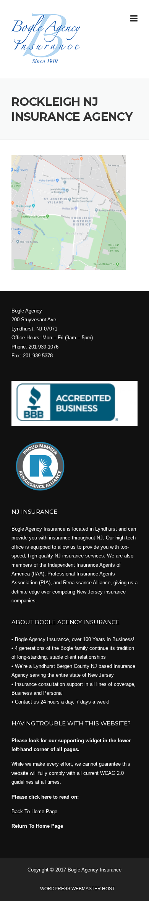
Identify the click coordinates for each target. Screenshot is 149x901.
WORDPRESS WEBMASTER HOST (77, 888)
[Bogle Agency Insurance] (45, 38)
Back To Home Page (34, 811)
